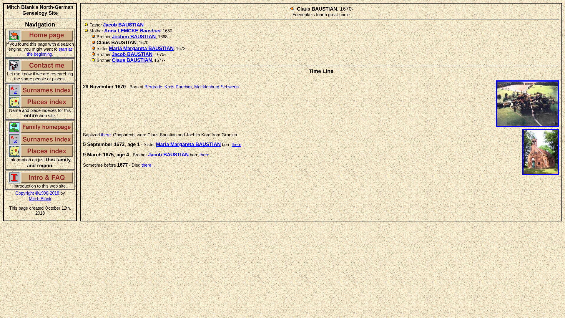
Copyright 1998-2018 (37, 193)
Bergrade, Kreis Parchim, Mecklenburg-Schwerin (191, 86)
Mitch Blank (40, 198)
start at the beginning (49, 52)
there (106, 134)
